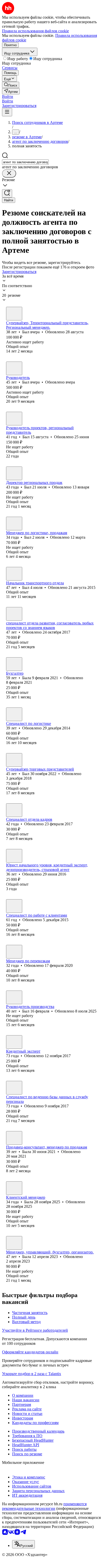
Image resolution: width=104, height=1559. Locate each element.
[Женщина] (14, 614)
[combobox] (25, 162)
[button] (7, 96)
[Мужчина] (14, 313)
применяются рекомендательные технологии (44, 1506)
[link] (10, 85)
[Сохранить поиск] (7, 193)
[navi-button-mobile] (7, 112)
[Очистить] (9, 173)
